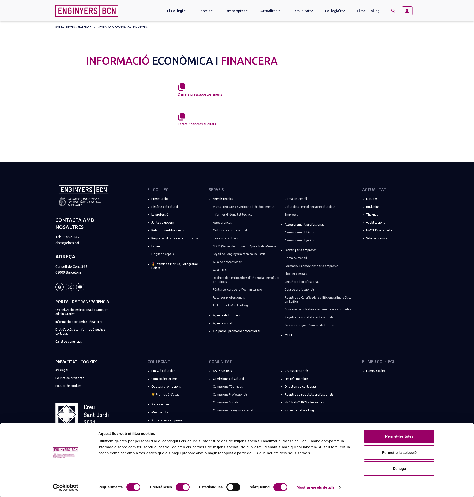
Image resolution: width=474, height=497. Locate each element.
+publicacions (375, 222)
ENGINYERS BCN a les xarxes (304, 402)
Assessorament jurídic (300, 240)
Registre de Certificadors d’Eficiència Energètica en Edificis (246, 279)
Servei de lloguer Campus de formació (311, 325)
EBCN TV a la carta (379, 230)
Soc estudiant (160, 404)
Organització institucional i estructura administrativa (81, 311)
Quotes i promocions (166, 386)
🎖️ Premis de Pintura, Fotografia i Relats (174, 265)
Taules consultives (225, 238)
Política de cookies (68, 385)
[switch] (183, 487)
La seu (155, 246)
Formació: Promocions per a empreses (311, 266)
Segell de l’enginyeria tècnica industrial (239, 254)
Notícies (371, 198)
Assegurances (222, 222)
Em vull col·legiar (163, 370)
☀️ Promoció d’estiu (165, 394)
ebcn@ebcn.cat (67, 243)
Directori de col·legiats (300, 386)
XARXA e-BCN (222, 370)
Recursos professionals (229, 297)
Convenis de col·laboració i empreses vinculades (318, 309)
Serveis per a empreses (300, 250)
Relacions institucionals (167, 230)
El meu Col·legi (369, 11)
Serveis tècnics (223, 198)
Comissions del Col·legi (228, 378)
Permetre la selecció (399, 452)
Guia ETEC (220, 269)
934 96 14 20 (72, 237)
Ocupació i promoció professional (236, 331)
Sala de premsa (376, 238)
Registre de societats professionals (309, 317)
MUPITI (290, 335)
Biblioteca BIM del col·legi (231, 305)
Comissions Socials (225, 402)
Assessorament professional (304, 224)
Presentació (159, 198)
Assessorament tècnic (300, 232)
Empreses (291, 214)
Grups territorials (296, 370)
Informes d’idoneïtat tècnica (232, 214)
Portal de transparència (73, 27)
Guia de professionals (227, 262)
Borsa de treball (296, 198)
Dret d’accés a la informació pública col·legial (80, 331)
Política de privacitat (69, 378)
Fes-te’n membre (296, 378)
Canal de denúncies (68, 341)
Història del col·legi (164, 206)
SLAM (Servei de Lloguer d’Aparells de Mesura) (245, 246)
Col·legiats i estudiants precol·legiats (310, 206)
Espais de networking (299, 410)
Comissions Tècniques (228, 386)
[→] (409, 10)
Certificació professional (230, 230)
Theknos (372, 214)
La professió (159, 214)
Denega (399, 468)
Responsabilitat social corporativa (175, 238)
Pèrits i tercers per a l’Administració (237, 289)
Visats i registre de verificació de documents (243, 206)
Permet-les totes (399, 436)
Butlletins (372, 206)
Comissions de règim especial (233, 410)
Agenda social (222, 323)
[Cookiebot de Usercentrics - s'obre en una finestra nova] (65, 487)
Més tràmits (159, 412)
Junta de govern (162, 222)
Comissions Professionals (230, 394)
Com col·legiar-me (164, 378)
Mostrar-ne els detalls (316, 487)
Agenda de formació (227, 315)
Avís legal (61, 370)
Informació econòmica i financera (122, 27)
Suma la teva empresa (166, 420)
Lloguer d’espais (162, 254)
